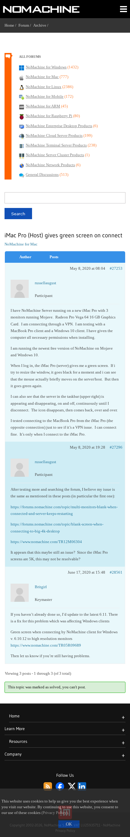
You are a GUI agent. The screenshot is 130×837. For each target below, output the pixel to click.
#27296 (116, 447)
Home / (11, 25)
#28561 (116, 572)
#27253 (116, 268)
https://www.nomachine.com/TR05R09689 (46, 645)
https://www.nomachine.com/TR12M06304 (46, 541)
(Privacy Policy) (54, 813)
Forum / (25, 25)
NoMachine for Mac (21, 244)
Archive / (41, 25)
